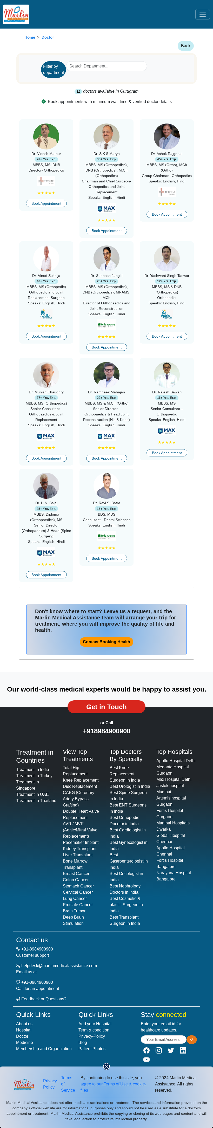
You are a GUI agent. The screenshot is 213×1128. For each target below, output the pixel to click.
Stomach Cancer (78, 886)
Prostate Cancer (78, 905)
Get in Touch (106, 706)
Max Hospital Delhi (173, 779)
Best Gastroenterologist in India (129, 861)
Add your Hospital (94, 1024)
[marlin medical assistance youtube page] (146, 1059)
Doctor (48, 37)
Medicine (24, 1042)
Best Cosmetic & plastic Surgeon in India (126, 904)
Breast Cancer (76, 873)
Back (185, 46)
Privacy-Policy (91, 1036)
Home (29, 37)
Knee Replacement (80, 780)
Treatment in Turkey (34, 776)
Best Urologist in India (130, 786)
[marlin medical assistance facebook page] (146, 1050)
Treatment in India (32, 769)
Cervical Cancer (78, 892)
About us (24, 1024)
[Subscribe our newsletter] (192, 1039)
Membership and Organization (44, 1049)
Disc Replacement (80, 786)
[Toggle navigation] (202, 14)
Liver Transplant (77, 855)
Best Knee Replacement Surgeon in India (125, 773)
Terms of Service (68, 1084)
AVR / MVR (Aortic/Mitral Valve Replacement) (80, 830)
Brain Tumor (74, 911)
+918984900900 (106, 731)
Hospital (23, 1030)
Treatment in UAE (32, 794)
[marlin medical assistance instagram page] (158, 1050)
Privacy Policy (50, 1084)
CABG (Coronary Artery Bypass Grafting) (78, 798)
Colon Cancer (76, 880)
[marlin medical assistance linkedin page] (183, 1050)
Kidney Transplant (79, 848)
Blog (82, 1042)
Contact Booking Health (106, 642)
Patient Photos (91, 1049)
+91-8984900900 (37, 949)
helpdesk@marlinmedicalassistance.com (59, 965)
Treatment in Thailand (36, 800)
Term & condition (93, 1030)
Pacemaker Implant (80, 842)
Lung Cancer (75, 898)
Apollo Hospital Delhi (176, 760)
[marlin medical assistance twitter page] (171, 1050)
